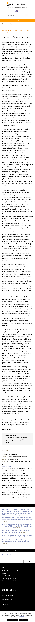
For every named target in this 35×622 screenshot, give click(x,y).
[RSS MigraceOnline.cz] (11, 590)
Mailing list (16, 590)
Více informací (20, 616)
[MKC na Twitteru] (7, 590)
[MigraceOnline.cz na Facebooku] (4, 590)
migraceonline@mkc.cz (14, 581)
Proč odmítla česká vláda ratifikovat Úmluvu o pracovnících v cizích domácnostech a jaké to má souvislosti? (17, 526)
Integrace (23, 457)
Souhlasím (23, 620)
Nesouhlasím (12, 620)
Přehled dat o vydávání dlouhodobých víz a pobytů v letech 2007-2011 (16, 531)
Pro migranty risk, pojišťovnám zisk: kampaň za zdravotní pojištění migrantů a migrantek (17, 518)
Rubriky (9, 24)
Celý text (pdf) (7, 466)
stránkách (14, 427)
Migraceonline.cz (17, 4)
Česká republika (13, 459)
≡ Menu (17, 20)
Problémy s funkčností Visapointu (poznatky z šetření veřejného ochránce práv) (17, 536)
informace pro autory (9, 494)
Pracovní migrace (14, 457)
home (4, 24)
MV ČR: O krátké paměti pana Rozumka (15, 555)
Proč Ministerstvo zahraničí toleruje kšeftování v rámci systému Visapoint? (15, 540)
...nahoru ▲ (29, 561)
